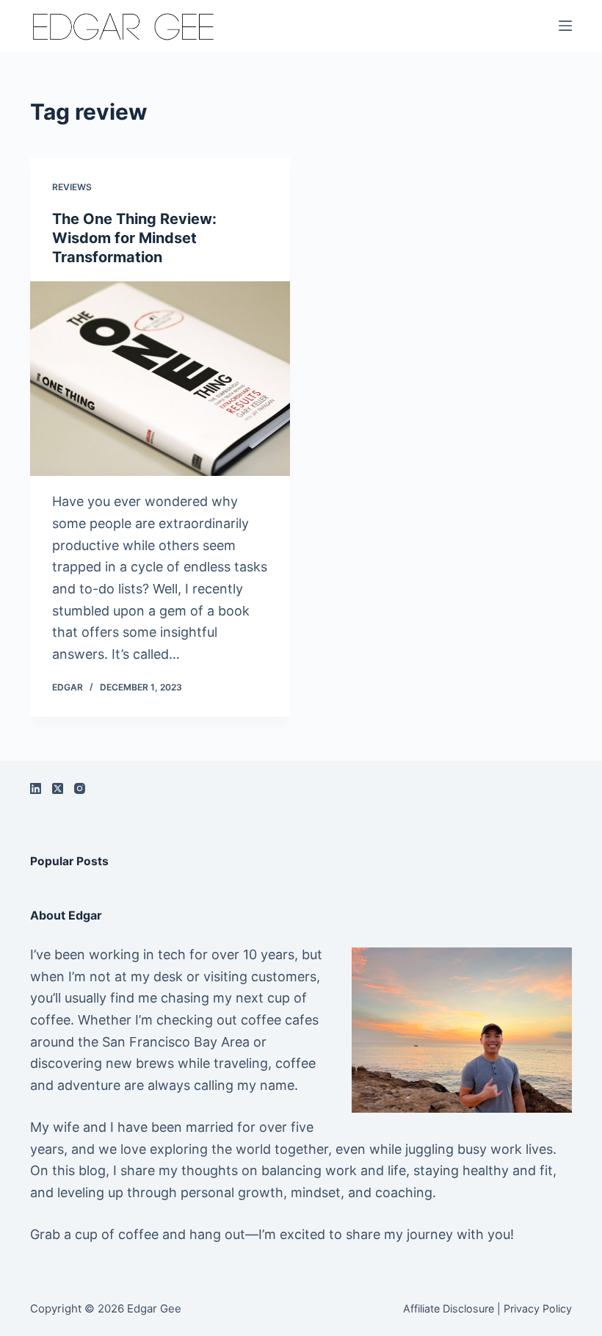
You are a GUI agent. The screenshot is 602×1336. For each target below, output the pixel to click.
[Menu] (565, 25)
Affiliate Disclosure (448, 1308)
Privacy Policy (538, 1308)
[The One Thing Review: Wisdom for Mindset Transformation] (160, 379)
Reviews (72, 186)
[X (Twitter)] (57, 788)
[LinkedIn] (35, 788)
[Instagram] (79, 788)
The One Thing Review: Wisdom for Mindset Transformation (134, 238)
